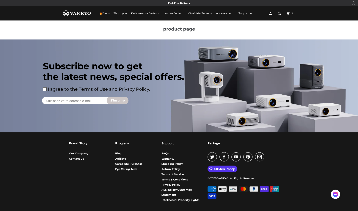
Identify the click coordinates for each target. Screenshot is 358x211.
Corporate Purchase (128, 164)
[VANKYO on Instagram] (260, 156)
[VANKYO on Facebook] (225, 156)
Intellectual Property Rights (180, 200)
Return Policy (170, 169)
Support (167, 143)
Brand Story (78, 143)
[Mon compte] (271, 13)
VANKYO (223, 178)
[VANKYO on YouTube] (237, 156)
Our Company (78, 153)
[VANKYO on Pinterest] (248, 156)
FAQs (165, 153)
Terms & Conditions (174, 179)
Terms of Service (172, 174)
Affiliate (120, 158)
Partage (214, 143)
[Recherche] (279, 13)
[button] (335, 195)
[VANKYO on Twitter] (213, 156)
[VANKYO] (77, 13)
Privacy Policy (170, 184)
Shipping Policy (172, 164)
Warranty (167, 158)
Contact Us (76, 158)
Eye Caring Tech (126, 169)
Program (122, 143)
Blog (118, 153)
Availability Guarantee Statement (176, 192)
